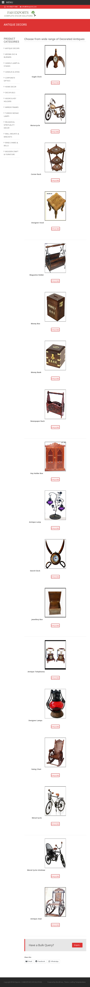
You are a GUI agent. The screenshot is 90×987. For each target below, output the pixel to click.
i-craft (71, 982)
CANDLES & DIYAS (12, 72)
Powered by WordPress (55, 982)
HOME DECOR (10, 87)
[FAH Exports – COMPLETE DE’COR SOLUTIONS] (18, 13)
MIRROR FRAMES (12, 107)
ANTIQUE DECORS (12, 48)
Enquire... (77, 945)
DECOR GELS (10, 92)
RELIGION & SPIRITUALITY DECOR (9, 125)
